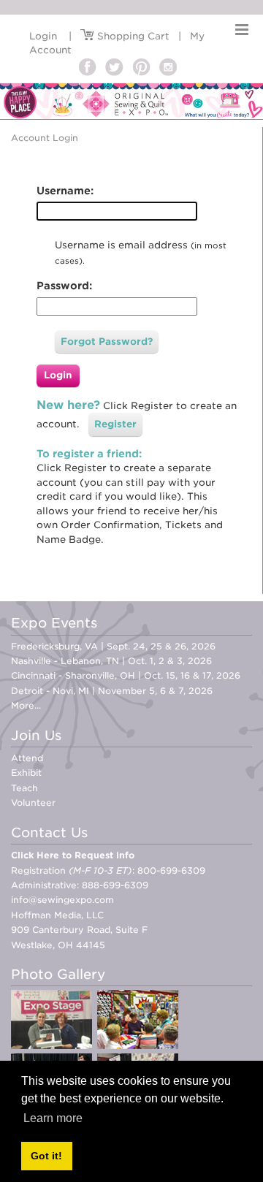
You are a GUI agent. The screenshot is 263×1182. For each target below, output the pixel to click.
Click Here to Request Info (72, 855)
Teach (24, 787)
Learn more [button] (53, 1118)
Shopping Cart (131, 36)
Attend (27, 757)
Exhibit (26, 772)
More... (26, 705)
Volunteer (33, 802)
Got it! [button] (46, 1156)
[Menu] (241, 29)
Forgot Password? (107, 341)
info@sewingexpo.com (62, 899)
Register (115, 424)
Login (43, 36)
